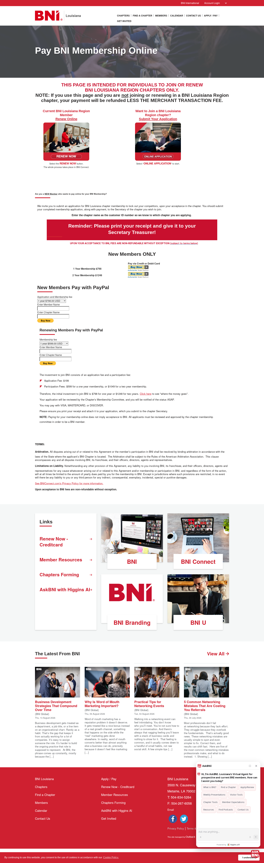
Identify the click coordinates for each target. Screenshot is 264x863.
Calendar (176, 15)
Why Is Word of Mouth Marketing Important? (102, 703)
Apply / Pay (211, 15)
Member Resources (61, 559)
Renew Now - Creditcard (54, 541)
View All (216, 653)
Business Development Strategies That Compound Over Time (56, 705)
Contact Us (193, 15)
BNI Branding (132, 622)
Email (170, 809)
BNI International (190, 3)
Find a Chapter (142, 15)
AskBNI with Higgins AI (65, 589)
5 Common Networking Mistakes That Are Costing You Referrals (204, 705)
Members (161, 15)
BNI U (198, 622)
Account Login (212, 3)
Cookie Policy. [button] (111, 857)
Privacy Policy (175, 828)
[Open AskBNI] (255, 854)
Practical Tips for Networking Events (149, 703)
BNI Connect (198, 561)
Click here (145, 393)
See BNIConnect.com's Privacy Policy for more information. (69, 483)
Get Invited (124, 21)
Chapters (123, 15)
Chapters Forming (59, 574)
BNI (132, 561)
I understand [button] (249, 857)
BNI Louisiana (44, 779)
